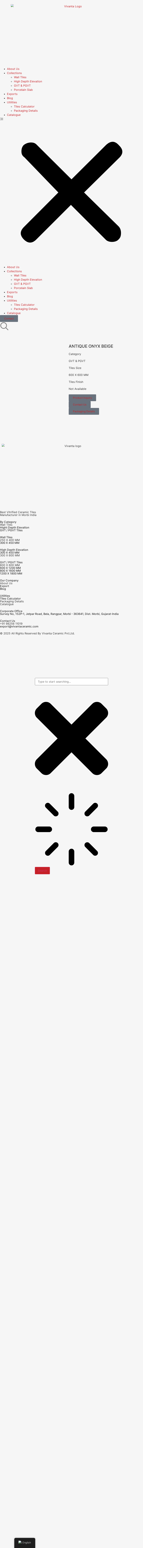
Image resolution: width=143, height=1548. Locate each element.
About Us (13, 69)
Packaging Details (26, 110)
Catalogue (14, 115)
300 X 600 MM (10, 555)
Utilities (12, 102)
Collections (14, 73)
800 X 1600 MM (10, 570)
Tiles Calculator (24, 106)
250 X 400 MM (10, 540)
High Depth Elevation (28, 81)
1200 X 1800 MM (11, 573)
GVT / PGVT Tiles (11, 530)
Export (4, 586)
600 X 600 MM (78, 375)
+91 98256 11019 (11, 623)
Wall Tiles (20, 77)
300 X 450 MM (9, 543)
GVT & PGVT (22, 85)
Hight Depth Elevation (14, 527)
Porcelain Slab (23, 89)
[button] (71, 191)
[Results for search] (71, 830)
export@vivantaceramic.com (19, 626)
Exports (12, 94)
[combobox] (71, 681)
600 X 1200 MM (10, 568)
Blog (10, 98)
